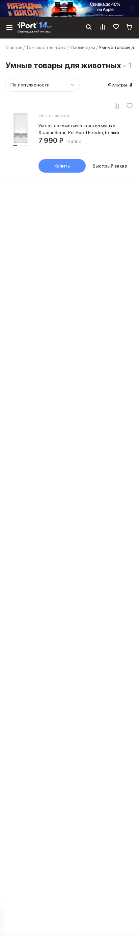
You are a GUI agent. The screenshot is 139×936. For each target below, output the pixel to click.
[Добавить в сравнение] (117, 106)
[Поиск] (88, 27)
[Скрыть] (132, 8)
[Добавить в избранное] (130, 106)
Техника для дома (46, 47)
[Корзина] (130, 28)
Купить (62, 166)
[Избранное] (116, 28)
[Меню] (9, 27)
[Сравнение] (103, 28)
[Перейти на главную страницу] (35, 27)
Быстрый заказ (109, 166)
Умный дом (82, 47)
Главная (13, 47)
